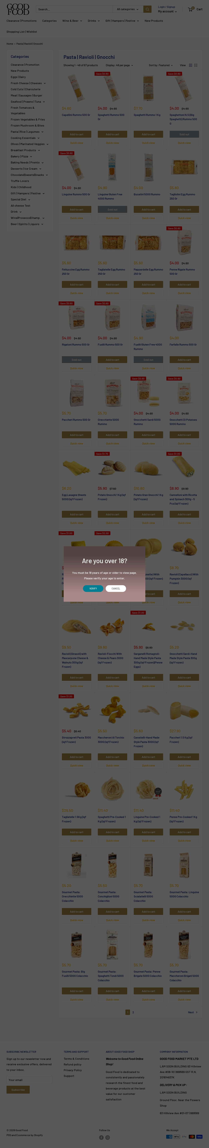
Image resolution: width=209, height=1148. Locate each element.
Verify (93, 588)
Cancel (116, 588)
